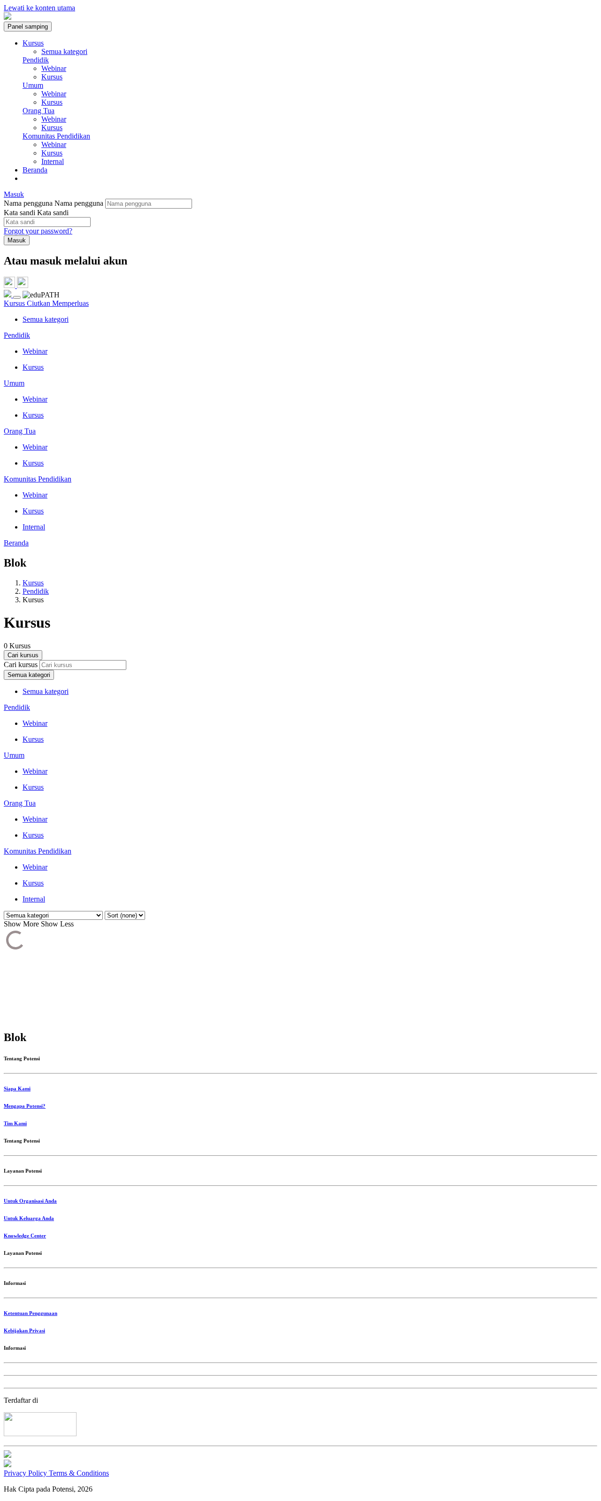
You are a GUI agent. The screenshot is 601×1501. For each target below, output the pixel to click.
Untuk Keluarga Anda (29, 1218)
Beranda (16, 543)
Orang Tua (38, 111)
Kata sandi (19, 213)
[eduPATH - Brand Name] (7, 17)
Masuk (17, 240)
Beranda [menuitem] (35, 170)
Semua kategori (64, 51)
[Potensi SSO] (10, 285)
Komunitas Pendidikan (56, 136)
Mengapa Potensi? (25, 1106)
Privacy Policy (26, 1473)
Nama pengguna (29, 203)
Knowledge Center (25, 1235)
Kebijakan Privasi (24, 1330)
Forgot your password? (38, 231)
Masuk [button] (14, 194)
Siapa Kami (17, 1088)
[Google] (22, 285)
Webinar (53, 68)
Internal (52, 161)
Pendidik (36, 60)
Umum (33, 85)
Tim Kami (15, 1123)
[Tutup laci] (17, 297)
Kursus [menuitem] (33, 43)
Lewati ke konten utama (39, 8)
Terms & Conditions (79, 1473)
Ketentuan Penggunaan (30, 1313)
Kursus (51, 77)
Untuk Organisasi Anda (30, 1201)
